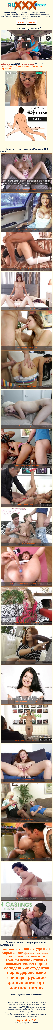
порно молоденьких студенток (26, 966)
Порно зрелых (22, 66)
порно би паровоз (16, 956)
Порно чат (31, 22)
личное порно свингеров (13, 949)
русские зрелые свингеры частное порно (26, 982)
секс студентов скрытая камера (26, 951)
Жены (9, 66)
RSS (34, 1020)
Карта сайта (23, 1020)
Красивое (6, 68)
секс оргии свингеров (40, 953)
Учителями (37, 66)
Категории (21, 22)
